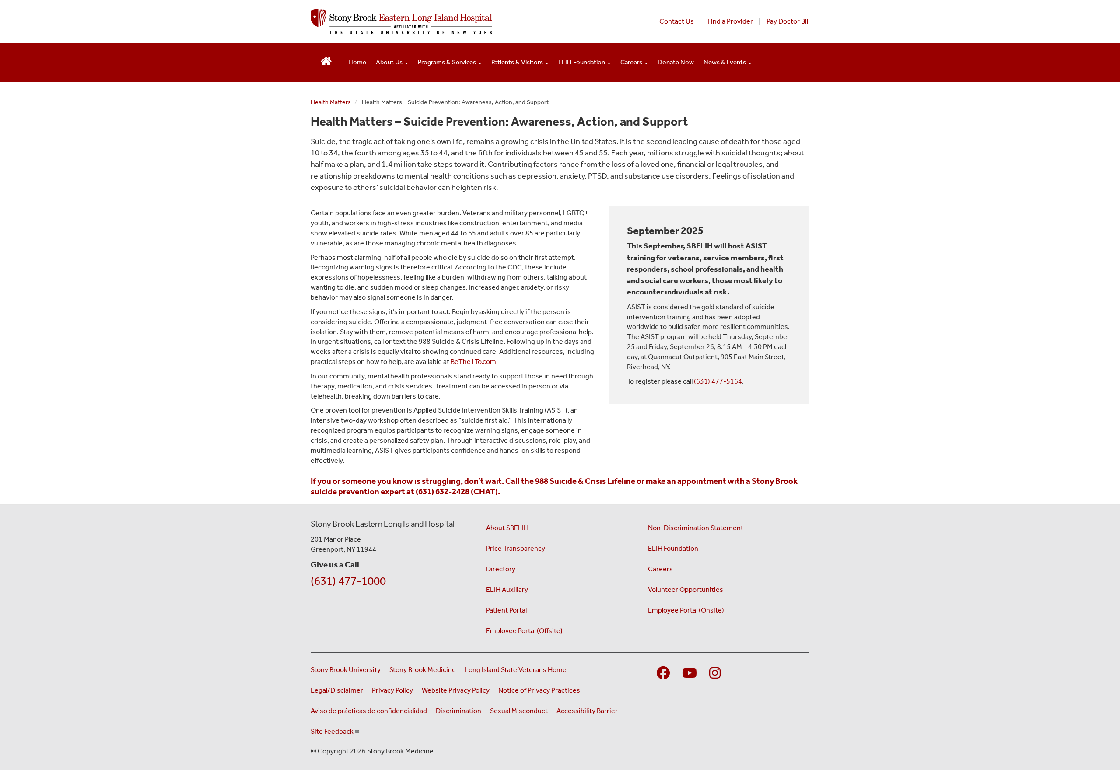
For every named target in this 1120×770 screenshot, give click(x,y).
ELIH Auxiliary (507, 589)
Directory (500, 569)
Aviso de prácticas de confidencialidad (369, 711)
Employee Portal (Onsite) (686, 610)
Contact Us (676, 21)
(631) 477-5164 (718, 381)
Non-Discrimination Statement (695, 528)
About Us (390, 62)
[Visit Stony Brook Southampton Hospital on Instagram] (715, 673)
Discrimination (458, 711)
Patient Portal (506, 610)
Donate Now (676, 62)
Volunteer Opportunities (685, 589)
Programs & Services (447, 62)
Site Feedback (332, 731)
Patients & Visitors (517, 62)
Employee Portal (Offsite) (524, 630)
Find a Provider (730, 21)
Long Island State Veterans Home (516, 669)
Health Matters (331, 102)
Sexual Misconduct (519, 711)
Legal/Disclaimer (337, 690)
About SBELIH (507, 528)
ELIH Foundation (582, 62)
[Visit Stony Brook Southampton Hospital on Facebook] (663, 673)
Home (357, 62)
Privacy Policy (392, 690)
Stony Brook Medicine (422, 669)
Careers (632, 62)
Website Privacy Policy (456, 690)
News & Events (725, 62)
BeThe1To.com (473, 361)
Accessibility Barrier (587, 711)
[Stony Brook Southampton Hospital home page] (454, 21)
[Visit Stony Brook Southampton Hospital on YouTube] (689, 673)
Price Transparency (515, 548)
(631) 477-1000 (348, 581)
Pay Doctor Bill (787, 21)
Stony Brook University (346, 669)
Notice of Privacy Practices (539, 690)
